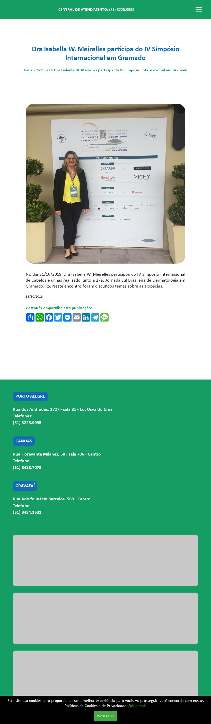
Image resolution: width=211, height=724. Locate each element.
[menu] (199, 9)
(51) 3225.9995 (121, 10)
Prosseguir (105, 716)
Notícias (43, 70)
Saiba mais (137, 706)
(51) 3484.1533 (27, 512)
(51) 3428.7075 (27, 468)
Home (27, 70)
